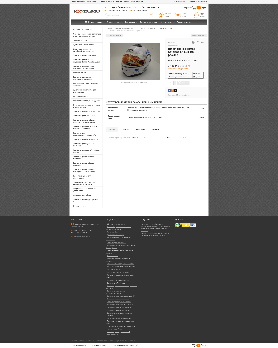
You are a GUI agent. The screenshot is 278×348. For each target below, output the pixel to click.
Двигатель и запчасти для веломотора (84, 91)
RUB (179, 2)
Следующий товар (198, 35)
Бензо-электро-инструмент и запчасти (85, 84)
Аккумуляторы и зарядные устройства (85, 190)
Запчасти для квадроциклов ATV (85, 200)
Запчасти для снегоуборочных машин (86, 151)
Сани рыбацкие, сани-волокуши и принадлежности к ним (87, 35)
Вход (193, 2)
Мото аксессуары (81, 96)
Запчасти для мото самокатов (86, 139)
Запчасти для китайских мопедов (83, 157)
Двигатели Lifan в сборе (83, 45)
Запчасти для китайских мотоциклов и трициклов (84, 170)
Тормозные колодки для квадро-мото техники (84, 183)
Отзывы (126, 129)
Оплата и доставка (78, 2)
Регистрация (202, 2)
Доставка (140, 130)
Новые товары (79, 206)
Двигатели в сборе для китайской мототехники (83, 50)
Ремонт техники (137, 2)
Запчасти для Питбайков (84, 116)
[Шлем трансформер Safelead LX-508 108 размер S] (135, 61)
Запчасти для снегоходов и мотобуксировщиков (85, 127)
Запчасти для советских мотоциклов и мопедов (83, 67)
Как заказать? (92, 2)
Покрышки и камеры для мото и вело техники (86, 106)
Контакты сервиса (122, 2)
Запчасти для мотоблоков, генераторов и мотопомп (84, 121)
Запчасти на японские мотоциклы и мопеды (82, 78)
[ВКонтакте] (169, 90)
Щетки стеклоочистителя (84, 29)
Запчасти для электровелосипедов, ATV (84, 134)
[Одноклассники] (172, 90)
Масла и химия (79, 73)
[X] (175, 90)
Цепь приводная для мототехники (82, 177)
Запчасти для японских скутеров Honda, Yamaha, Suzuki (86, 61)
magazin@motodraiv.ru (140, 10)
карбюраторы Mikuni (82, 195)
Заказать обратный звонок (117, 10)
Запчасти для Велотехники (84, 55)
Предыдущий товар (115, 35)
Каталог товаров (95, 22)
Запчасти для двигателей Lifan (86, 111)
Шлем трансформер (183, 95)
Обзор (112, 130)
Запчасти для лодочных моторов (83, 145)
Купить (185, 83)
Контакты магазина (106, 2)
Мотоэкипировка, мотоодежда (86, 101)
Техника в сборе (80, 40)
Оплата (155, 130)
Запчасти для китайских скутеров (83, 164)
